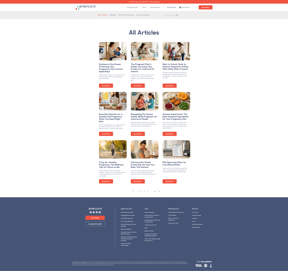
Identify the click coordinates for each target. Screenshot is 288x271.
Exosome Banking (126, 229)
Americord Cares (173, 223)
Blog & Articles (149, 231)
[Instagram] (94, 212)
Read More (106, 86)
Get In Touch (196, 227)
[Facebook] (91, 212)
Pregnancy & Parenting (142, 15)
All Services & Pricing (127, 212)
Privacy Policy (77, 262)
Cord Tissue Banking (127, 221)
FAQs (146, 228)
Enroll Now (205, 7)
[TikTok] (100, 212)
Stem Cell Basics (149, 212)
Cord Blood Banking (127, 218)
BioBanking (113, 15)
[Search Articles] (177, 15)
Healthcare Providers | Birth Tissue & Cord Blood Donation (129, 238)
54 (155, 191)
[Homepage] (99, 15)
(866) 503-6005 (171, 7)
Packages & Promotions (128, 215)
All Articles (104, 15)
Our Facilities (172, 215)
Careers (194, 218)
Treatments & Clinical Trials (126, 15)
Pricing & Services (132, 7)
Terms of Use (84, 262)
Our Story (195, 212)
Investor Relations (197, 224)
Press (193, 221)
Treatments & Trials (150, 225)
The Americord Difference (176, 212)
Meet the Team (196, 215)
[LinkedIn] (97, 212)
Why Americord (155, 7)
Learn (144, 7)
